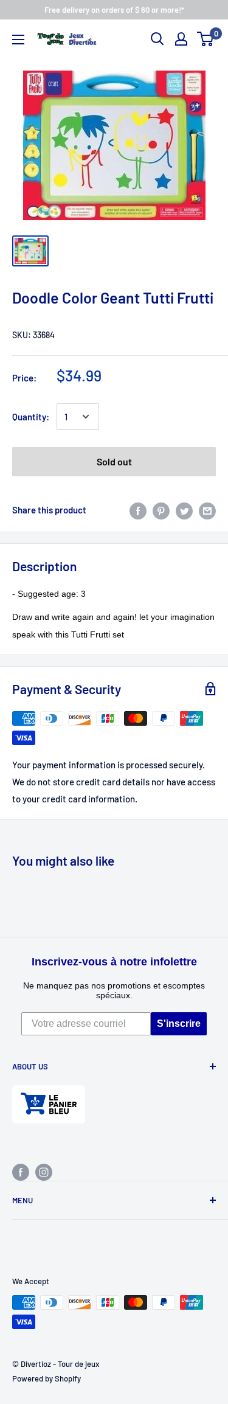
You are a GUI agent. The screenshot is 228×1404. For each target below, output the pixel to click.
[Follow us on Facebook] (20, 1171)
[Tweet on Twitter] (184, 510)
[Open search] (157, 39)
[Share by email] (207, 510)
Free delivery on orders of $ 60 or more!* (114, 10)
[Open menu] (18, 39)
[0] (205, 39)
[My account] (181, 39)
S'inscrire (179, 1023)
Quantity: (30, 416)
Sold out (114, 461)
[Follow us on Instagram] (43, 1171)
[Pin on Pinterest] (161, 510)
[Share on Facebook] (138, 510)
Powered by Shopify (46, 1378)
